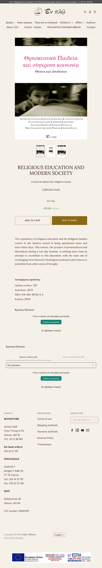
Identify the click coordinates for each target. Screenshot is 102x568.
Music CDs (12, 27)
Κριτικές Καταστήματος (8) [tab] (73, 357)
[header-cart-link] (93, 11)
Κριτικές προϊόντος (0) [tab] (28, 357)
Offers (79, 22)
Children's (66, 22)
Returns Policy (45, 437)
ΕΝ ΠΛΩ (51, 201)
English (57, 534)
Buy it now (69, 220)
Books (10, 22)
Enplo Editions (29, 534)
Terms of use (44, 418)
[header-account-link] (88, 11)
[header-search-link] (84, 11)
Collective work (51, 189)
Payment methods (47, 431)
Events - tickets (33, 27)
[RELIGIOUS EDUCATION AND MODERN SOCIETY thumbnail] (40, 151)
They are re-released (46, 22)
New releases (24, 22)
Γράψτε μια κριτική (51, 322)
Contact (91, 27)
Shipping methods (47, 425)
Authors (91, 22)
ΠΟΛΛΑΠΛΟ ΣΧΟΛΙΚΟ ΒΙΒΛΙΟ (64, 27)
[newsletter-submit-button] (95, 420)
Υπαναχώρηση (44, 444)
